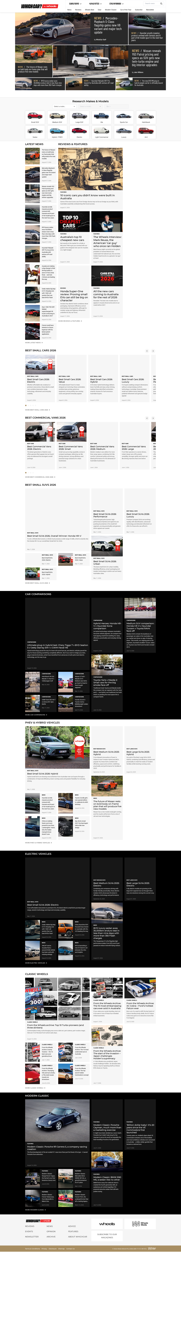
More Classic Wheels (34, 1088)
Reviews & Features (72, 144)
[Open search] (161, 3)
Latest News (34, 144)
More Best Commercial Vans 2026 (39, 477)
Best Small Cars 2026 (40, 350)
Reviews (78, 10)
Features (73, 1231)
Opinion (51, 1231)
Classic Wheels (36, 974)
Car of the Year (125, 10)
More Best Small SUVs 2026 (36, 583)
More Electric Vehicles (35, 963)
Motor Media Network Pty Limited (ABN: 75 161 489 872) (130, 1249)
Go (108, 106)
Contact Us (70, 1249)
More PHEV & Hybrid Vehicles (37, 843)
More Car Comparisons (35, 715)
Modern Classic (110, 10)
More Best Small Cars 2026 (36, 410)
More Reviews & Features (69, 321)
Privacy (44, 1249)
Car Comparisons (38, 594)
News (69, 10)
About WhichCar (77, 1237)
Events (29, 1231)
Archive (51, 1237)
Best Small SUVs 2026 (40, 484)
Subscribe (138, 10)
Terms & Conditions (32, 1249)
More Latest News (33, 343)
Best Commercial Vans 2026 (45, 417)
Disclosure (53, 1249)
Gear (99, 10)
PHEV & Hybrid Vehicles (42, 722)
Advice (72, 1226)
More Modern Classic (34, 1210)
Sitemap (61, 1249)
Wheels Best (89, 10)
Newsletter (150, 10)
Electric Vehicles (38, 853)
